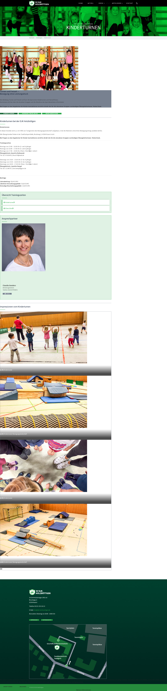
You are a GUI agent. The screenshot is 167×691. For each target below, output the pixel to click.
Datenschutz (47, 620)
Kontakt (129, 3)
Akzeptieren (7, 686)
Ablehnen (23, 686)
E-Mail (8, 294)
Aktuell (91, 3)
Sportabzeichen (52, 113)
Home (81, 3)
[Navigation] (137, 3)
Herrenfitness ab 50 (30, 113)
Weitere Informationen (83, 690)
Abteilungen (116, 3)
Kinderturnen (8, 113)
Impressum (34, 620)
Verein (100, 3)
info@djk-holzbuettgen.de (41, 610)
